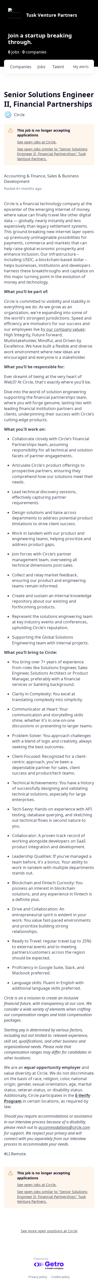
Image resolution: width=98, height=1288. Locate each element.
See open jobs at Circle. (37, 142)
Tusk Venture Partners (51, 15)
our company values (65, 329)
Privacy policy (37, 1277)
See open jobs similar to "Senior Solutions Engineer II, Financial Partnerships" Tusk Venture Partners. (52, 154)
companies (20, 66)
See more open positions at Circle (49, 1231)
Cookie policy (60, 1277)
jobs (41, 66)
